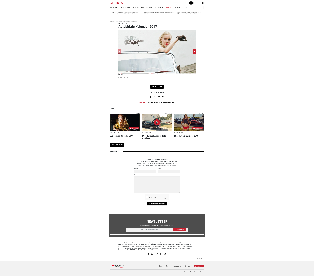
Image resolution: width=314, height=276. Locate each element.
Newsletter (174, 3)
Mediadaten (177, 266)
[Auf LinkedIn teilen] (159, 96)
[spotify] (165, 254)
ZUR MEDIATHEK (117, 145)
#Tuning (151, 133)
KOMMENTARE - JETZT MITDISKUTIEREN (157, 102)
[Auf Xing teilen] (163, 96)
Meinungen (126, 7)
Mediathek (169, 7)
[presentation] (202, 13)
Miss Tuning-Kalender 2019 (186, 136)
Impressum (178, 271)
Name (159, 168)
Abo (191, 3)
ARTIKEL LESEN (157, 87)
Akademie (149, 7)
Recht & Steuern (138, 7)
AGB (184, 271)
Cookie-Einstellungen (199, 271)
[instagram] (152, 254)
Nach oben (199, 258)
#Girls (126, 23)
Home (112, 21)
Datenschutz (189, 271)
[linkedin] (161, 254)
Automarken (159, 7)
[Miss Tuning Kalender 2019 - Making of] (157, 122)
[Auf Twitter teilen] (154, 96)
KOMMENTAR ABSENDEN (157, 203)
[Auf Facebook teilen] (150, 96)
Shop (180, 3)
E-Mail (136, 168)
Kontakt (187, 266)
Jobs (185, 3)
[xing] (157, 254)
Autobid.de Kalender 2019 (122, 136)
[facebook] (148, 254)
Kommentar (137, 175)
